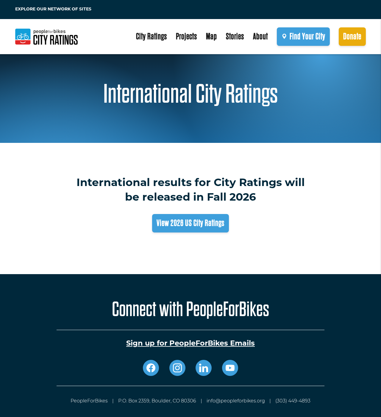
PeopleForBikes (89, 401)
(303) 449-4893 (292, 401)
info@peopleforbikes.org (236, 401)
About (260, 36)
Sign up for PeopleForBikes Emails (190, 343)
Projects (186, 36)
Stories (235, 36)
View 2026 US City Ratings (190, 223)
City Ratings (151, 36)
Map (211, 36)
